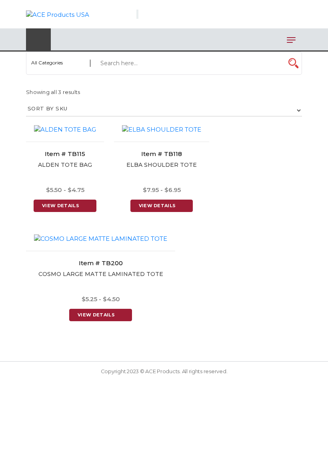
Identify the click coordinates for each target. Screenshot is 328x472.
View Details (60, 205)
